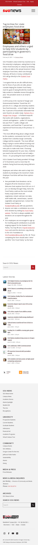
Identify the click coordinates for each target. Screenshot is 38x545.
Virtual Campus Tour (9, 437)
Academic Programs (9, 434)
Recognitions (7, 411)
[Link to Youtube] (12, 533)
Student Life (6, 405)
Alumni (5, 460)
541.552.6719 (12, 486)
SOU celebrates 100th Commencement (19, 345)
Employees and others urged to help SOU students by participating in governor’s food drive (18, 50)
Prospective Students (9, 420)
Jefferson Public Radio (9, 455)
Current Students (8, 423)
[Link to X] (17, 533)
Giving (5, 463)
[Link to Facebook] (8, 533)
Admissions (6, 428)
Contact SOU (13, 522)
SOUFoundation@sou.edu (14, 235)
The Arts (5, 408)
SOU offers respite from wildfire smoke (19, 311)
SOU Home (6, 524)
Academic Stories (8, 399)
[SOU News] (16, 10)
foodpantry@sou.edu (12, 206)
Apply (17, 524)
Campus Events (7, 446)
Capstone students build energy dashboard (20, 317)
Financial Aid (6, 431)
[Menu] (32, 10)
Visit (13, 524)
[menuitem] (8, 1)
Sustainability (7, 457)
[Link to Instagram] (4, 533)
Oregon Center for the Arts (11, 452)
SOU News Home (8, 394)
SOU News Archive (8, 496)
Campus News (19, 57)
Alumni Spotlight (8, 402)
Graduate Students (8, 425)
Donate (19, 5)
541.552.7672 (24, 522)
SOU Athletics (7, 449)
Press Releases (7, 472)
